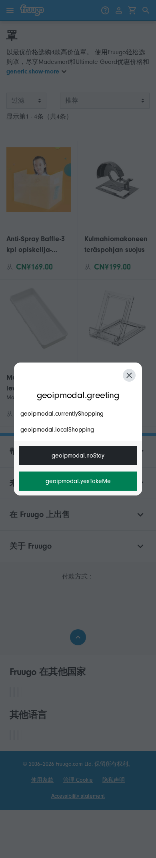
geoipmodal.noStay (78, 455)
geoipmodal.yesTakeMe (78, 481)
